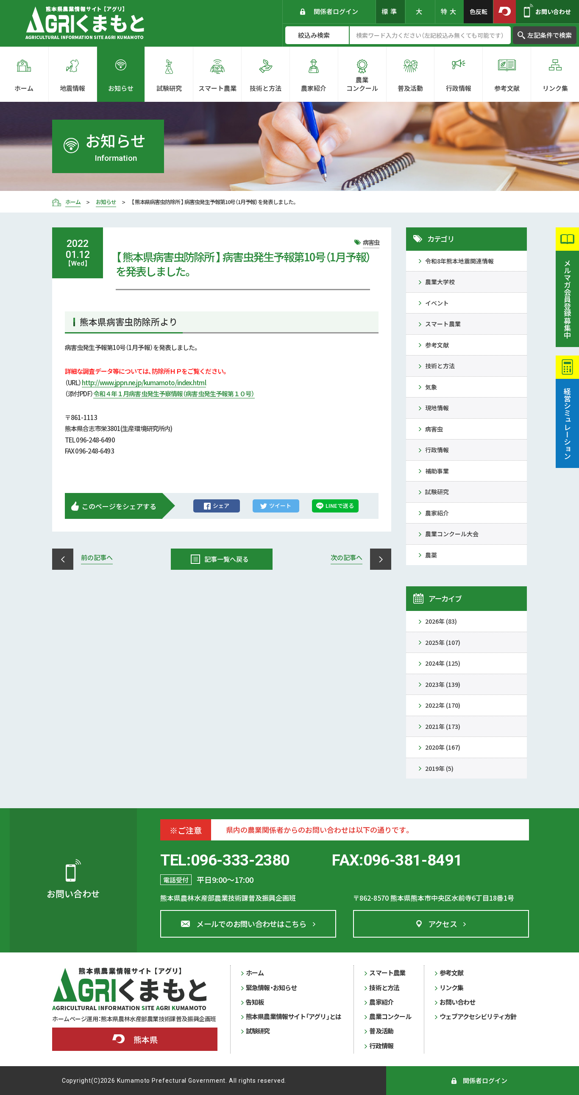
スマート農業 (443, 323)
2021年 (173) (442, 726)
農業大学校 (440, 281)
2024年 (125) (442, 663)
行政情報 (437, 449)
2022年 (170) (442, 705)
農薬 (431, 555)
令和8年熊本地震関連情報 (459, 261)
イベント (437, 303)
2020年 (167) (442, 747)
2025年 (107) (442, 642)
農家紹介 (437, 513)
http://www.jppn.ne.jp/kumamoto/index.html (144, 382)
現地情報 (437, 407)
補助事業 (437, 471)
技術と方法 (440, 365)
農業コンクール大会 (452, 533)
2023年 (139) (442, 684)
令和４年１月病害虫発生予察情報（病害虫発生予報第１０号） (174, 393)
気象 (431, 387)
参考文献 (437, 345)
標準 (390, 11)
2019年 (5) (439, 768)
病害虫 (434, 429)
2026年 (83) (441, 621)
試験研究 (437, 491)
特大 (450, 11)
